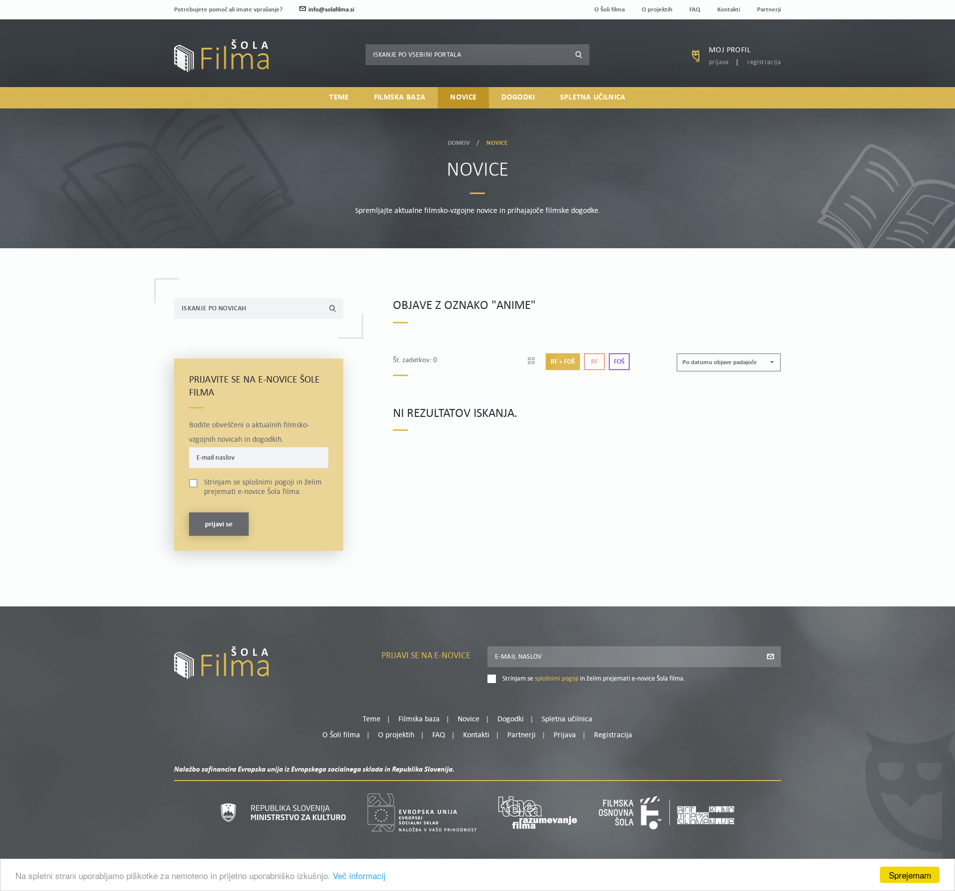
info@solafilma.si (331, 9)
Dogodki (518, 97)
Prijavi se (219, 524)
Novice (463, 97)
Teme (339, 97)
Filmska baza (400, 97)
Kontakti (728, 9)
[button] (728, 362)
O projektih (657, 9)
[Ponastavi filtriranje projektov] (534, 362)
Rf (594, 362)
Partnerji (769, 9)
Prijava (719, 62)
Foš (619, 362)
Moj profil (730, 50)
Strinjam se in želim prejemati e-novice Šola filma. (263, 487)
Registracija (764, 62)
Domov (459, 143)
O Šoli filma (609, 9)
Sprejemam (910, 875)
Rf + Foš (563, 362)
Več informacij (359, 875)
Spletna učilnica (593, 97)
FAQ (694, 9)
